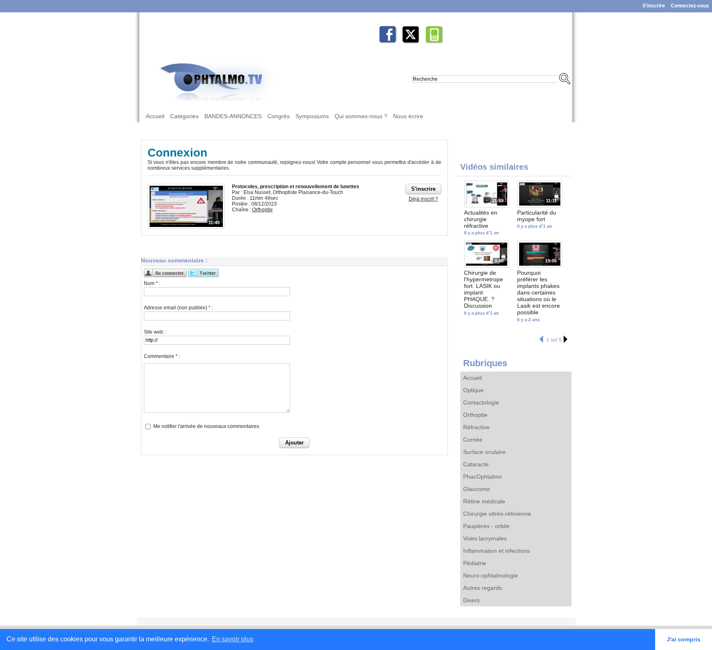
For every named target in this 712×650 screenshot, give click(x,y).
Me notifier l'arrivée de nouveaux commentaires (206, 426)
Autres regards (482, 588)
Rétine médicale (484, 501)
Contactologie (481, 402)
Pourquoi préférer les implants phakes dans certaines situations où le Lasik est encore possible (538, 292)
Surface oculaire (484, 452)
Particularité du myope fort (536, 215)
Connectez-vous (690, 6)
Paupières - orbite (486, 526)
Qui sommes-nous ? (361, 116)
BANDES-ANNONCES (233, 116)
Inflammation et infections (496, 550)
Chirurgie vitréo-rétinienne (497, 513)
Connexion (177, 152)
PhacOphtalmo (482, 476)
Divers (471, 600)
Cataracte (476, 464)
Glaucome (476, 489)
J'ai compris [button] (683, 639)
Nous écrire (408, 116)
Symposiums (312, 116)
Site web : (155, 332)
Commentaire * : (162, 356)
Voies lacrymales (485, 538)
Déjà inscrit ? (423, 199)
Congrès (278, 116)
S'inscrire (653, 6)
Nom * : (152, 283)
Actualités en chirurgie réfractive (480, 219)
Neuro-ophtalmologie (490, 575)
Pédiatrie (474, 563)
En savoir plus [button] (232, 639)
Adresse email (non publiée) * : (178, 308)
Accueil (155, 116)
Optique (473, 390)
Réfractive (476, 427)
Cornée (472, 439)
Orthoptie (475, 415)
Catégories (184, 116)
